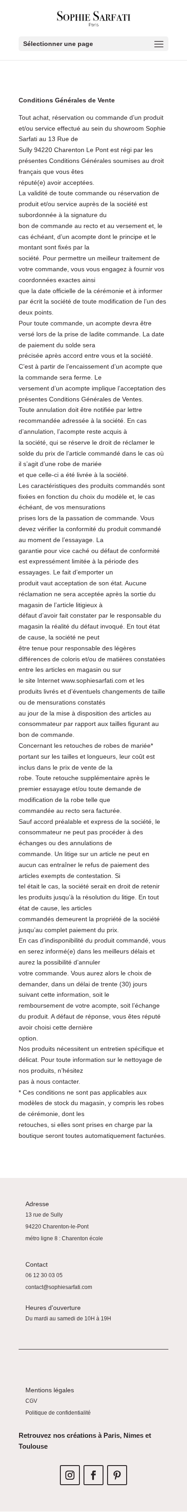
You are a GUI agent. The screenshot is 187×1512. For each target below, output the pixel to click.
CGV (31, 1401)
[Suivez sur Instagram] (70, 1475)
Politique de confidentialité (58, 1413)
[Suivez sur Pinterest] (117, 1475)
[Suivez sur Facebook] (93, 1475)
